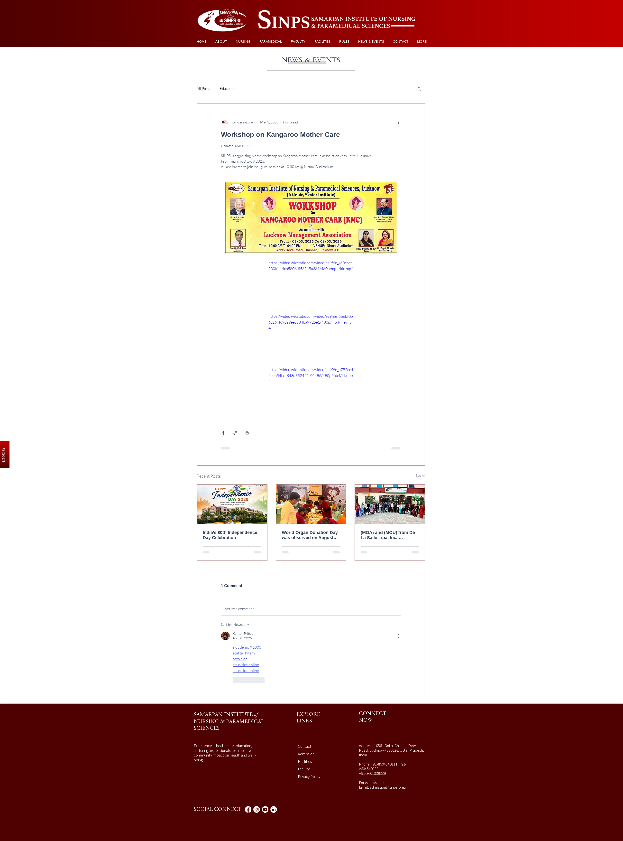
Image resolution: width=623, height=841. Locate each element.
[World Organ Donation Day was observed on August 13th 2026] (311, 504)
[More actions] (398, 122)
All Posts (203, 88)
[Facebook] (248, 747)
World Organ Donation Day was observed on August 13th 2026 (310, 535)
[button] (419, 89)
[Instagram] (256, 747)
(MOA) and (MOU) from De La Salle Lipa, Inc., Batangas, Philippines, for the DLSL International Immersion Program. (388, 535)
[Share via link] (235, 433)
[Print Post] (247, 433)
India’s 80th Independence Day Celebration (230, 535)
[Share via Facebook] (223, 433)
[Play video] (311, 284)
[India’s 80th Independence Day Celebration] (232, 504)
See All (420, 475)
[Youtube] (265, 747)
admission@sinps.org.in (389, 725)
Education (227, 88)
